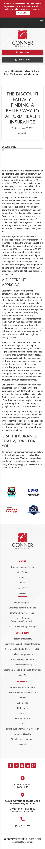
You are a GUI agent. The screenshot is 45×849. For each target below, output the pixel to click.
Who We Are (22, 577)
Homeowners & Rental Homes (22, 692)
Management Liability (22, 670)
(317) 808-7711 (22, 830)
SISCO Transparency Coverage (22, 631)
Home (6, 71)
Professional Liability (22, 644)
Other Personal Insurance (22, 744)
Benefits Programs (22, 607)
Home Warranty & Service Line (22, 697)
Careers (22, 598)
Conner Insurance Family (22, 572)
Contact (22, 593)
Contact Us (23, 59)
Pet (22, 728)
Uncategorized (22, 133)
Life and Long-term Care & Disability (22, 734)
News (22, 588)
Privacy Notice (34, 844)
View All (22, 680)
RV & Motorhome (22, 723)
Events (22, 582)
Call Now (23, 52)
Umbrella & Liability (22, 739)
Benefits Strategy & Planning (23, 618)
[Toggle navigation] (41, 21)
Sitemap (28, 847)
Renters (22, 703)
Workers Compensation (22, 659)
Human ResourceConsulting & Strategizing (22, 624)
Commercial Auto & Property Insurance (22, 649)
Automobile (22, 708)
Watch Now (23, 13)
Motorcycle (22, 713)
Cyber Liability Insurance (22, 664)
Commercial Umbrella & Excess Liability (22, 654)
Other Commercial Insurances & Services (22, 675)
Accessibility (18, 847)
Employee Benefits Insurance (22, 613)
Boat (22, 718)
